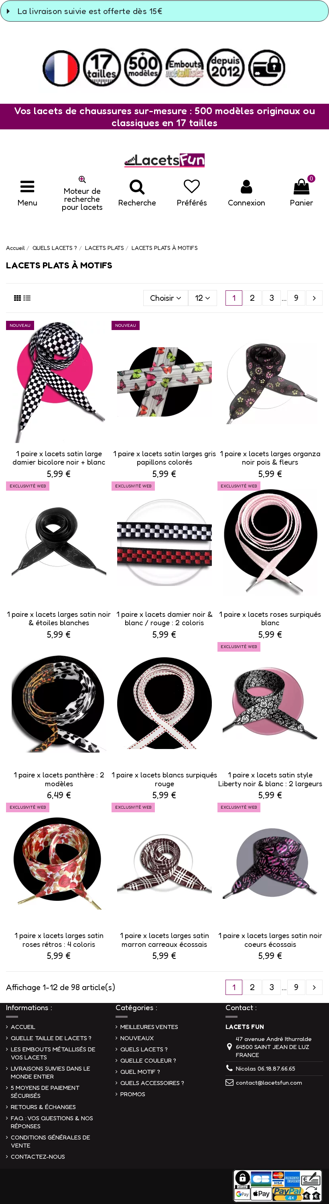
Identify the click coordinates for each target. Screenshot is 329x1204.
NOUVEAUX (137, 1038)
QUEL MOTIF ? (140, 1071)
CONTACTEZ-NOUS (38, 1156)
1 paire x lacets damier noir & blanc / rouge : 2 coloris (164, 618)
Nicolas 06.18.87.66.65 (265, 1068)
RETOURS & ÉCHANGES (43, 1107)
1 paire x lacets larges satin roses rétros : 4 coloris (59, 939)
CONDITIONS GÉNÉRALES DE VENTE (50, 1141)
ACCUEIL (23, 1027)
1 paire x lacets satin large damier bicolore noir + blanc (58, 458)
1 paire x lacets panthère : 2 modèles (59, 779)
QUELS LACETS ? (144, 1049)
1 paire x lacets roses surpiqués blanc (270, 618)
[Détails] (104, 352)
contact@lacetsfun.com (269, 1082)
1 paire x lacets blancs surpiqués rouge (164, 779)
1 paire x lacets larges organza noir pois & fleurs (270, 458)
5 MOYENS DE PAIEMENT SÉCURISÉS (45, 1091)
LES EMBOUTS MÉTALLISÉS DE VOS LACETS (53, 1053)
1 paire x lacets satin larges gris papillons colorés (164, 458)
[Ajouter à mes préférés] (104, 335)
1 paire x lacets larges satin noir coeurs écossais (270, 939)
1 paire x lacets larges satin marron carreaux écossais (164, 939)
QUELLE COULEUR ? (148, 1060)
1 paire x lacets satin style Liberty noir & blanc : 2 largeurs (270, 779)
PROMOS (132, 1094)
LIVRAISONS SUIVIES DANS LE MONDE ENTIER (50, 1072)
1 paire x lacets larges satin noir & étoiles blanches (59, 618)
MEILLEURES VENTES (149, 1027)
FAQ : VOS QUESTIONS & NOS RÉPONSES (52, 1122)
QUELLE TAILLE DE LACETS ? (51, 1038)
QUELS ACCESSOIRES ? (152, 1083)
